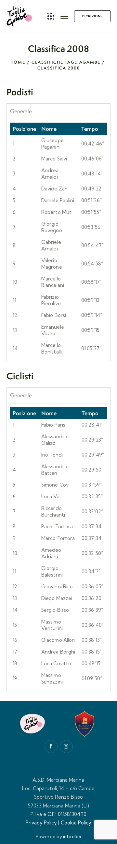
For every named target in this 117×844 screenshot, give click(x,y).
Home (17, 62)
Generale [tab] (21, 111)
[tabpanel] (58, 240)
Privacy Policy (41, 823)
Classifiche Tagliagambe (66, 62)
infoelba (72, 836)
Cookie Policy (76, 823)
